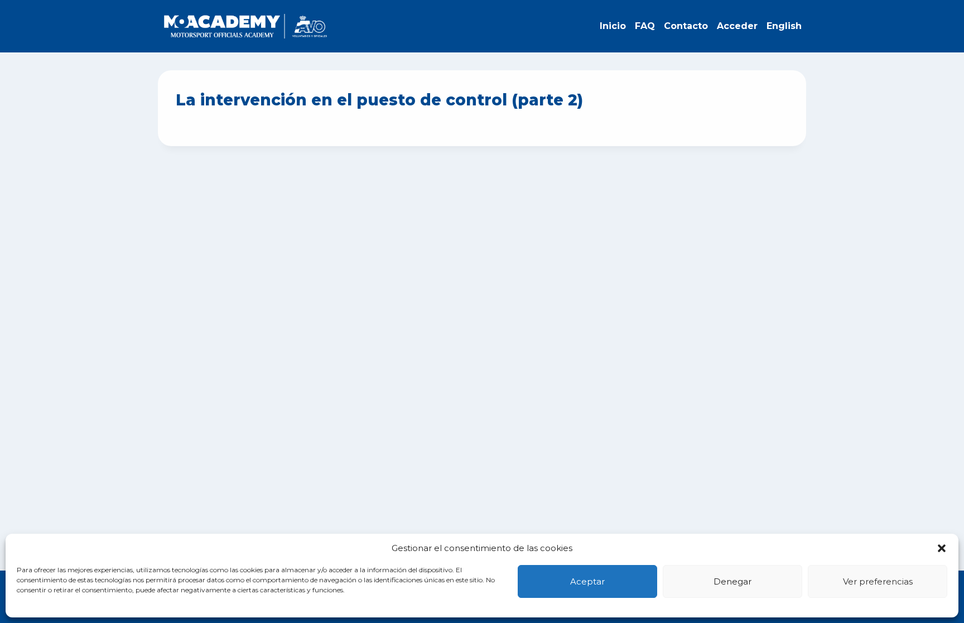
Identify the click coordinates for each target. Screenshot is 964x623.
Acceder (737, 26)
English (784, 26)
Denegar (732, 581)
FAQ (645, 26)
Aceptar (587, 581)
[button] (941, 548)
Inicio (613, 26)
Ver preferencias (878, 581)
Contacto (686, 26)
